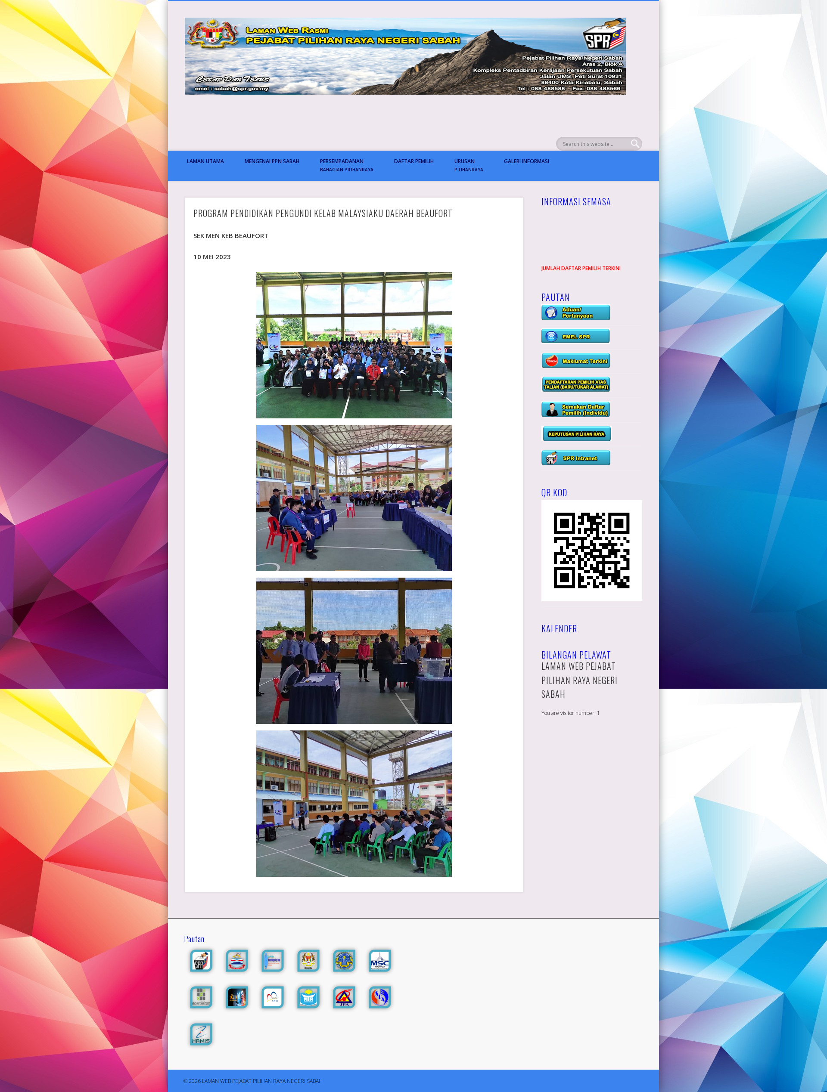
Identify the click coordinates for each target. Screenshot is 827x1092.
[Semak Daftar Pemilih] (575, 415)
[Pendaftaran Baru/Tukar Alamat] (575, 390)
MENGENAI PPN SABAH (272, 161)
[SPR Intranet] (575, 463)
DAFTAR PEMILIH (414, 161)
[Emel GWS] (575, 342)
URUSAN (468, 165)
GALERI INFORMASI (526, 161)
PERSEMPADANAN (346, 165)
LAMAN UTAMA (205, 161)
